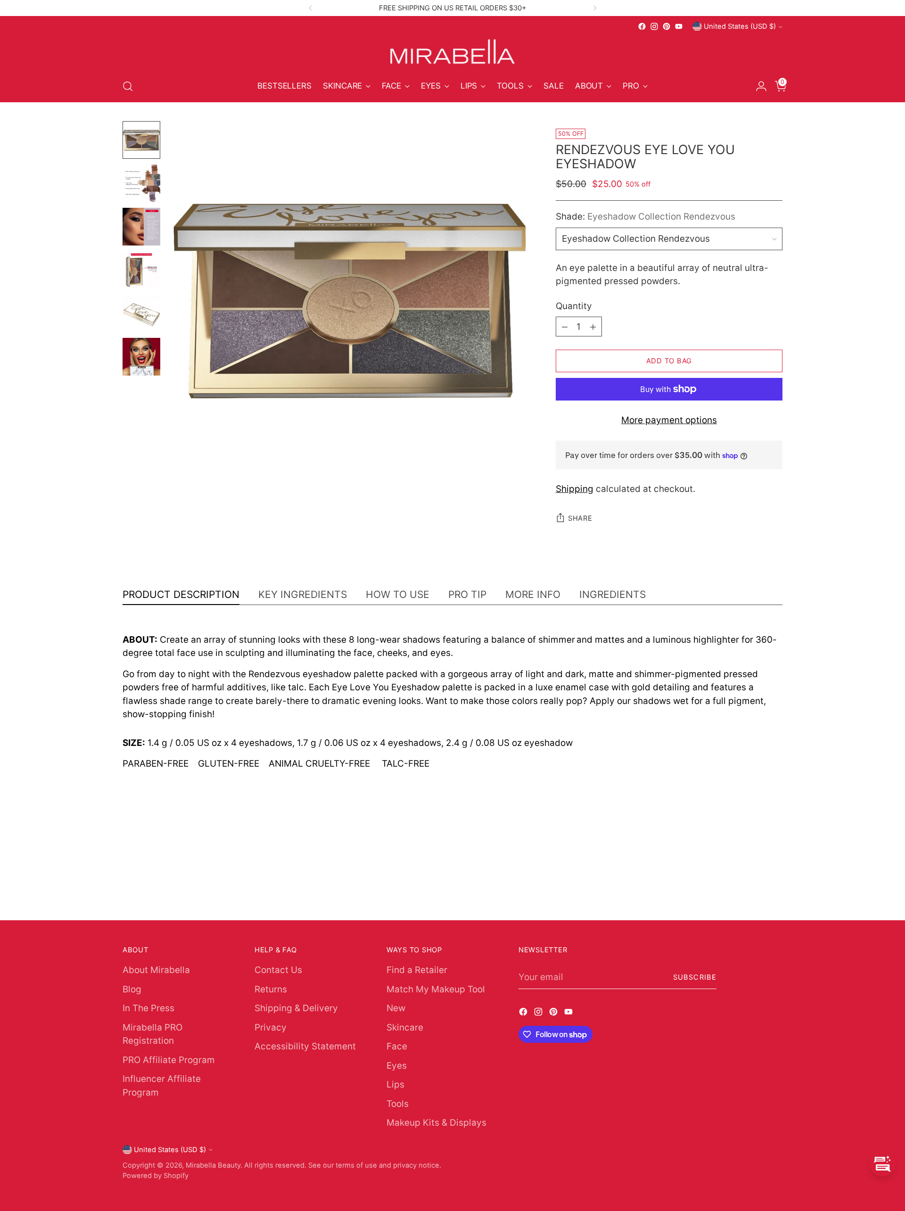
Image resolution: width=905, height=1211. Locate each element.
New (396, 1008)
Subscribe (694, 977)
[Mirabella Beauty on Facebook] (642, 26)
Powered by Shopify (156, 1175)
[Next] (594, 8)
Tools (398, 1103)
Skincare (405, 1027)
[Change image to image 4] (141, 270)
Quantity (574, 306)
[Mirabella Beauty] (452, 51)
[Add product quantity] (592, 326)
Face (397, 1046)
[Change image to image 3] (141, 226)
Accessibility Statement (305, 1046)
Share (580, 518)
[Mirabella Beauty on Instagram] (654, 26)
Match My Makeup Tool (436, 989)
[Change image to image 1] (141, 140)
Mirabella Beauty (213, 1165)
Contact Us (278, 970)
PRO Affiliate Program (169, 1060)
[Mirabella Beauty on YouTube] (679, 26)
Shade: (645, 216)
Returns (271, 989)
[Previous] (310, 8)
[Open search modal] (127, 86)
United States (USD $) (740, 26)
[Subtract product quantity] (564, 326)
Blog (132, 989)
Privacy (271, 1027)
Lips (395, 1084)
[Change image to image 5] (141, 313)
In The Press (148, 1008)
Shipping (574, 488)
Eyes (397, 1065)
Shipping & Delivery (296, 1008)
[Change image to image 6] (141, 357)
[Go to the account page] (757, 86)
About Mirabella (156, 970)
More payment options (669, 420)
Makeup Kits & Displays (436, 1122)
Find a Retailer (417, 970)
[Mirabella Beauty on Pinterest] (666, 26)
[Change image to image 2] (141, 183)
